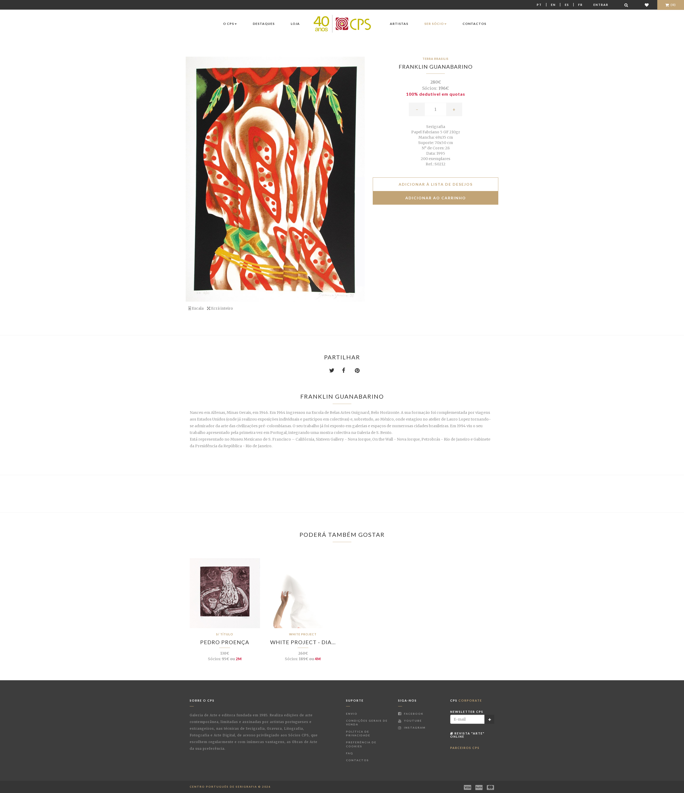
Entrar (600, 4)
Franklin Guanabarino (436, 66)
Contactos (474, 24)
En (553, 4)
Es (567, 4)
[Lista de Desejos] (647, 5)
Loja (295, 24)
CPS (466, 700)
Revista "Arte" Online (467, 735)
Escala (197, 308)
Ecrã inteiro (221, 308)
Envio (351, 713)
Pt (539, 4)
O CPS (228, 24)
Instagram (414, 727)
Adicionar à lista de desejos (436, 184)
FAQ (349, 753)
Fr (580, 4)
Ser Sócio (434, 24)
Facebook (413, 713)
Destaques (264, 24)
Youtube (412, 720)
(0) (673, 4)
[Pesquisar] (626, 5)
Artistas (399, 24)
